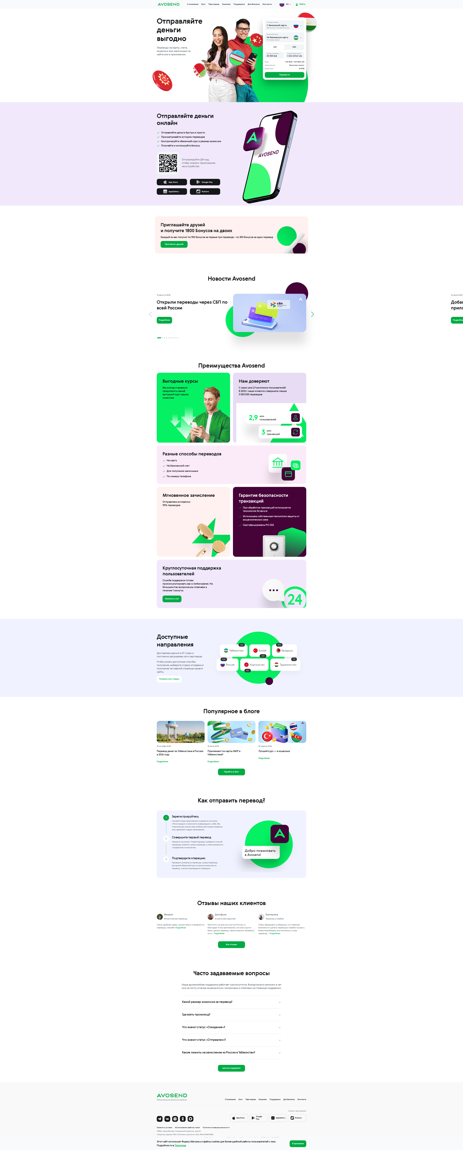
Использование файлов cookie (187, 1127)
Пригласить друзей (174, 244)
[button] (159, 337)
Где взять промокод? (196, 1014)
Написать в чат (172, 599)
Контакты (267, 4)
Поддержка (239, 4)
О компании (192, 4)
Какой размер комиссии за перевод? (207, 1002)
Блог (203, 4)
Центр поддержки (231, 1068)
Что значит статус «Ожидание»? (203, 1027)
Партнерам (213, 4)
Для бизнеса (254, 4)
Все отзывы (231, 945)
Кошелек (226, 4)
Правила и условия (164, 1127)
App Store (240, 1118)
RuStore (298, 1118)
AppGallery (280, 1118)
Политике (180, 1145)
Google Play (259, 1118)
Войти (302, 4)
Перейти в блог (231, 772)
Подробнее (164, 320)
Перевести (284, 75)
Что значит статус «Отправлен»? (204, 1040)
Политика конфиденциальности (216, 1127)
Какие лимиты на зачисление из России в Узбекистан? (218, 1052)
